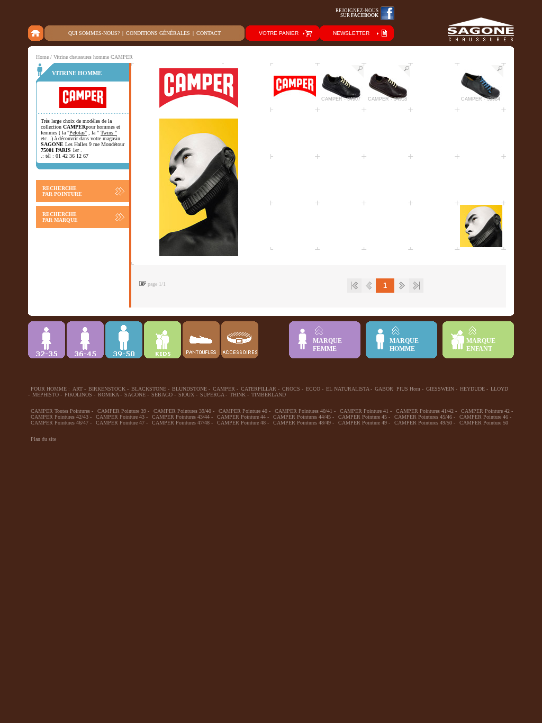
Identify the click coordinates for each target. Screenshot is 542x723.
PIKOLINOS (78, 394)
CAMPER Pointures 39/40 (182, 411)
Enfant (162, 339)
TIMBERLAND (268, 394)
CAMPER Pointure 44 (241, 417)
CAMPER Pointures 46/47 (59, 423)
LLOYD (499, 389)
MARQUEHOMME (404, 345)
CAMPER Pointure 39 (121, 411)
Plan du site (43, 439)
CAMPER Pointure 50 (483, 423)
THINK (238, 394)
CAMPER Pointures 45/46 (423, 417)
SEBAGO (162, 394)
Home (42, 57)
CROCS (291, 389)
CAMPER (224, 389)
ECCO (313, 389)
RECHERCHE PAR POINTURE (62, 191)
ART (78, 389)
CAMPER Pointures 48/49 (302, 423)
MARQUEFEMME (327, 345)
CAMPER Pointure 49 (362, 423)
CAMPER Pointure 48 (241, 423)
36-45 (85, 339)
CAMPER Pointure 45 (362, 417)
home (36, 33)
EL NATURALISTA (347, 389)
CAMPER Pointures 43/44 (181, 417)
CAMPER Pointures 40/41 (303, 411)
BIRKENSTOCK (106, 389)
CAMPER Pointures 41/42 (425, 411)
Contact (208, 33)
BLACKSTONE (148, 389)
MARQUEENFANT (480, 345)
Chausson (201, 339)
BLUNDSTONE (189, 389)
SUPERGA (212, 394)
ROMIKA (108, 394)
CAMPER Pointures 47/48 (181, 423)
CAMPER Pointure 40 (243, 411)
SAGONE (135, 394)
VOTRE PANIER (279, 33)
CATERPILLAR (258, 389)
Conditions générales (158, 33)
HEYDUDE (472, 389)
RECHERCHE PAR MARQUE (60, 217)
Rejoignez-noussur (357, 13)
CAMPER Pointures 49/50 (423, 423)
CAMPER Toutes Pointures (60, 411)
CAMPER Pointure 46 (483, 417)
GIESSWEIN (440, 389)
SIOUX (186, 394)
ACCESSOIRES (239, 339)
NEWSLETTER (351, 33)
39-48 (123, 339)
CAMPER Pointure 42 (485, 411)
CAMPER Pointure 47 (120, 423)
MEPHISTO (45, 394)
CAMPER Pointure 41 (364, 411)
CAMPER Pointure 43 (120, 417)
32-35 (46, 339)
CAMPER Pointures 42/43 (59, 417)
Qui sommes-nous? (94, 33)
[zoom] (357, 71)
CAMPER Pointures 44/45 (302, 417)
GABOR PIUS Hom (397, 389)
